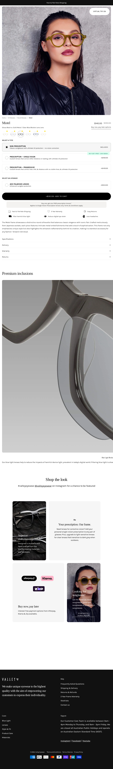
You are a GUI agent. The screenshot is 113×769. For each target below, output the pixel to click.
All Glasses (11, 118)
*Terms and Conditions (54, 752)
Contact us (65, 705)
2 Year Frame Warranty (70, 696)
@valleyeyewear (43, 485)
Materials (6, 737)
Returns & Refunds (69, 692)
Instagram (65, 741)
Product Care (7, 733)
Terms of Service (67, 752)
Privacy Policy (78, 752)
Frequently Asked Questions (72, 684)
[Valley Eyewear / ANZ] (13, 12)
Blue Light (6, 721)
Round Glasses (21, 118)
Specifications (7, 239)
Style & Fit (6, 729)
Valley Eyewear (40, 752)
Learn (4, 716)
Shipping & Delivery (69, 688)
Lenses (5, 725)
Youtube (86, 741)
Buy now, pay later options (101, 127)
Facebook (76, 741)
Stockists (65, 701)
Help (62, 679)
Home (4, 118)
